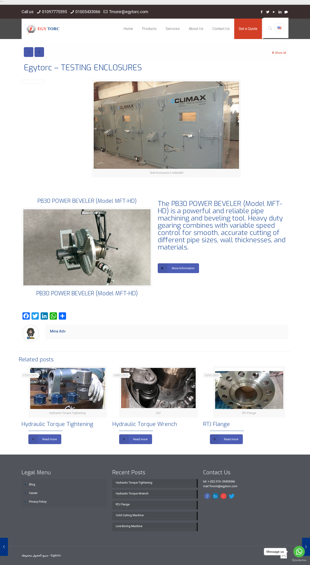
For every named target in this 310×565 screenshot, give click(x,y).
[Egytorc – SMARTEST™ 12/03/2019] (4, 547)
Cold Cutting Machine (130, 515)
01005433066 (87, 11)
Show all (280, 52)
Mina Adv (58, 331)
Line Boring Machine (129, 526)
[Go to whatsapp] (299, 551)
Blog (32, 484)
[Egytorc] (43, 29)
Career (33, 493)
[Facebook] (261, 12)
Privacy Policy (38, 501)
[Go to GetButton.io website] (299, 560)
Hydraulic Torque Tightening (57, 424)
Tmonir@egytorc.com (128, 11)
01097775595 (54, 11)
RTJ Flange (216, 424)
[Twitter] (267, 12)
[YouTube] (273, 12)
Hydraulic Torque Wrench (144, 424)
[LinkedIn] (280, 12)
